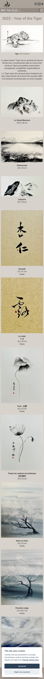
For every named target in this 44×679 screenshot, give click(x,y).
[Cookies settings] (35, 4)
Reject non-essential (22, 672)
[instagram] (39, 4)
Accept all (22, 666)
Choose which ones (30, 660)
